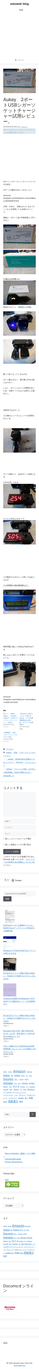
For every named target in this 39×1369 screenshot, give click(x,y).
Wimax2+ (31, 1089)
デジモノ (10, 749)
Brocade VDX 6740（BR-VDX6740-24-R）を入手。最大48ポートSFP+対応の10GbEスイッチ (19, 1033)
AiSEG (10, 1072)
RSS (7, 1180)
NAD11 (5, 1087)
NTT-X (16, 1086)
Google (21, 1079)
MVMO (31, 1083)
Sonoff (5, 1089)
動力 (26, 1098)
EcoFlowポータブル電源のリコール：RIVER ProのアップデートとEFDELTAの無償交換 (18, 928)
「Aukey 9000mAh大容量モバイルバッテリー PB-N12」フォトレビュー (19, 762)
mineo (25, 1083)
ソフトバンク (8, 1095)
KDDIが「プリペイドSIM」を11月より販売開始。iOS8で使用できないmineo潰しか (19, 772)
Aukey (9, 752)
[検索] (33, 1114)
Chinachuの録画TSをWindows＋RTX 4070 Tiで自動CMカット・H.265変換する (19, 1001)
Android (29, 1072)
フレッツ (22, 1095)
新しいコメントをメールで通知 (18, 839)
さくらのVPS (7, 1092)
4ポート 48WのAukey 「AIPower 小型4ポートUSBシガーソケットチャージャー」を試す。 (10, 718)
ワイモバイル (13, 1098)
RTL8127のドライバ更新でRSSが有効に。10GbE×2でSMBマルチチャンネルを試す (19, 976)
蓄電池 (5, 1102)
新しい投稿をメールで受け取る (18, 844)
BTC (23, 1076)
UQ (21, 1089)
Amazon (19, 1071)
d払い (16, 1079)
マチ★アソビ (31, 1095)
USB (15, 752)
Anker (6, 1075)
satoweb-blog (19, 3)
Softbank (32, 1087)
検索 (7, 899)
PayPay (22, 1087)
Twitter (16, 1089)
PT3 (27, 1087)
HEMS (26, 1079)
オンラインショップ (19, 1092)
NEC (10, 1087)
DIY (27, 1076)
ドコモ (16, 1095)
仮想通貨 (21, 1098)
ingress (8, 1083)
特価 (31, 1098)
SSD (10, 1089)
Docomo (8, 1079)
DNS (30, 1076)
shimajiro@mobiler (13, 1159)
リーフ (5, 1098)
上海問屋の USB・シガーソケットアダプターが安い (10, 735)
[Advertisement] (19, 34)
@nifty (5, 1072)
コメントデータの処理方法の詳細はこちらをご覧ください (19, 862)
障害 (21, 1101)
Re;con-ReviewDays (14, 1162)
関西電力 (13, 1101)
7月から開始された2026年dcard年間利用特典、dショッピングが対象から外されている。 (19, 1049)
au (12, 1075)
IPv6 (15, 1083)
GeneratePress (19, 1365)
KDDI (19, 1083)
